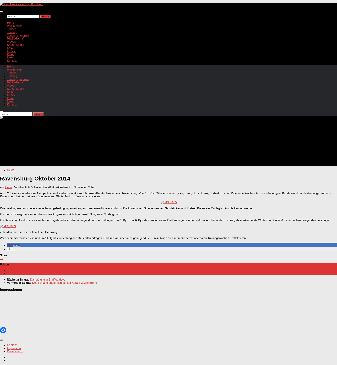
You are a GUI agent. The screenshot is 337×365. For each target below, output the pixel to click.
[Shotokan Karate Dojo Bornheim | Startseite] (21, 4)
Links (10, 57)
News (10, 170)
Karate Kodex (15, 44)
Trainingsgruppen (18, 35)
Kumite (11, 51)
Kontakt (11, 60)
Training (12, 32)
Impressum (14, 348)
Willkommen (14, 25)
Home (11, 22)
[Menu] (1, 11)
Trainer (11, 29)
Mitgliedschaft (15, 38)
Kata (10, 48)
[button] (13, 245)
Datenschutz (15, 351)
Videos (11, 41)
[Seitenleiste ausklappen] (1, 259)
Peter (8, 187)
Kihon (10, 54)
